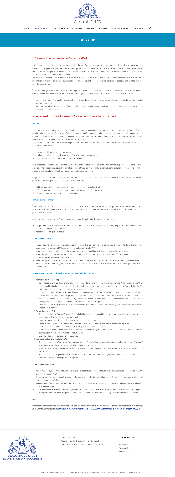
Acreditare (77, 28)
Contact (139, 28)
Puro (138, 472)
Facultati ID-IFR (60, 28)
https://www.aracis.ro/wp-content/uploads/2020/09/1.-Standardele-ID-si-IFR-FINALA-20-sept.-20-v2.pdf (99, 409)
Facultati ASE (124, 448)
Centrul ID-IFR (40, 28)
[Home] (87, 11)
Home (26, 28)
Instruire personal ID (121, 28)
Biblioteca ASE (125, 451)
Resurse (90, 28)
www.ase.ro (123, 444)
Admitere (103, 28)
